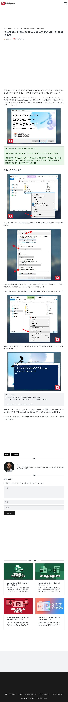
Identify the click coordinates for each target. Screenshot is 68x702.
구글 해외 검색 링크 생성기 (28, 698)
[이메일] (10, 467)
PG (18, 465)
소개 (6, 694)
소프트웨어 (9, 28)
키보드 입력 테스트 (42, 698)
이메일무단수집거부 (44, 694)
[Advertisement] (34, 73)
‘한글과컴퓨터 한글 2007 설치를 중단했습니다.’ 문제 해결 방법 (29, 28)
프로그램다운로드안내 (31, 694)
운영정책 (20, 694)
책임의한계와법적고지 (57, 694)
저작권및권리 (12, 694)
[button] (65, 3)
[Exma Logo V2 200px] (8, 3)
